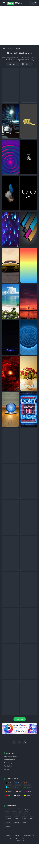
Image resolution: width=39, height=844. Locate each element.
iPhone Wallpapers (10, 756)
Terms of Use (14, 839)
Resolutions (8, 766)
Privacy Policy (27, 835)
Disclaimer (25, 839)
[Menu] (4, 3)
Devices (10, 48)
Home (8, 835)
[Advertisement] (19, 25)
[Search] (31, 3)
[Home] (4, 48)
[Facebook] (14, 742)
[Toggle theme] (35, 3)
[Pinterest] (20, 742)
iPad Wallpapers (9, 759)
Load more (19, 719)
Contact (16, 835)
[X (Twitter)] (25, 742)
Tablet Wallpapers (10, 763)
